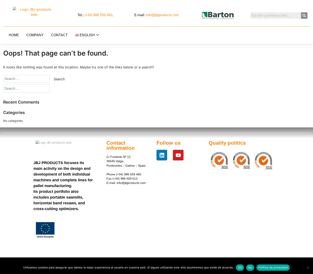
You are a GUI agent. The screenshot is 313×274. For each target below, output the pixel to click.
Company (35, 35)
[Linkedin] (161, 155)
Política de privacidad (273, 267)
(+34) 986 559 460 (98, 15)
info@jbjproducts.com (162, 15)
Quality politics (227, 143)
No (250, 267)
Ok (240, 267)
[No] (308, 267)
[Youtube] (178, 155)
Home (14, 35)
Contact (59, 35)
